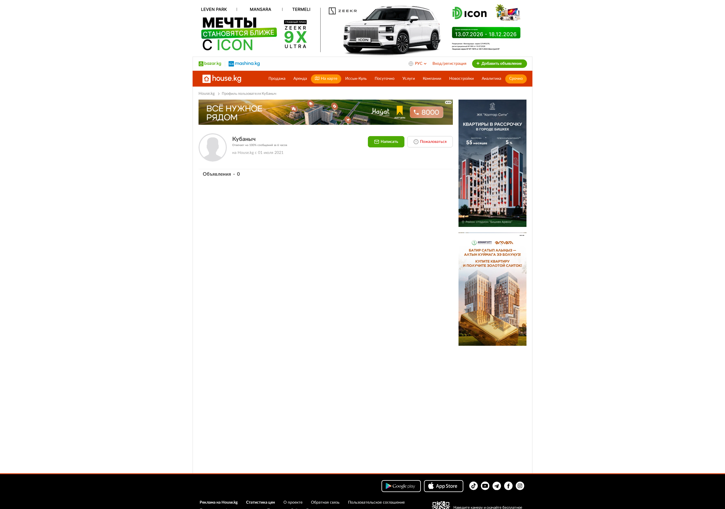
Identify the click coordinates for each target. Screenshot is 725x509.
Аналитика (491, 79)
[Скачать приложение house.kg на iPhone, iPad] (444, 486)
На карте (328, 79)
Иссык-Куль (356, 79)
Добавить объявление (501, 64)
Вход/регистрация (449, 64)
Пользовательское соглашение (376, 502)
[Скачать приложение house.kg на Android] (401, 486)
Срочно (516, 79)
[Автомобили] (244, 63)
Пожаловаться (433, 142)
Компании (432, 79)
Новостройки (461, 79)
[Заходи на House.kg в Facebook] (508, 486)
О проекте (292, 502)
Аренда (300, 79)
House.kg (207, 94)
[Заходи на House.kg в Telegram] (496, 486)
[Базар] (210, 63)
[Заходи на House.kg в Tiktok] (473, 486)
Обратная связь (325, 502)
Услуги (408, 79)
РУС (419, 64)
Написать (389, 142)
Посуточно (385, 79)
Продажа (276, 79)
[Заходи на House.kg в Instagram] (520, 486)
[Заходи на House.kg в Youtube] (485, 486)
